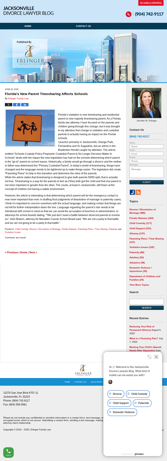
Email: (132, 150)
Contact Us (83, 26)
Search (146, 307)
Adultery (136, 257)
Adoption (137, 262)
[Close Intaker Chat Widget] (156, 356)
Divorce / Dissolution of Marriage (45, 229)
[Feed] (138, 192)
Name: (132, 143)
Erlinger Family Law (40, 429)
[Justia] (132, 192)
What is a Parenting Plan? (143, 338)
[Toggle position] (149, 356)
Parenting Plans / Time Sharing (92, 229)
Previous (11, 252)
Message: (133, 165)
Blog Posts (97, 382)
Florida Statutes (69, 229)
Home (27, 26)
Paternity (113, 229)
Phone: (132, 157)
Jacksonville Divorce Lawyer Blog (28, 11)
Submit (146, 182)
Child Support (140, 228)
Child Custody (21, 229)
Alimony (137, 233)
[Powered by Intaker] (139, 454)
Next (33, 252)
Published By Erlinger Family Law (145, 8)
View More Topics (139, 284)
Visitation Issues (13, 232)
